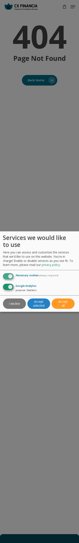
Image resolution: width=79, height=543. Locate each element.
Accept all (63, 304)
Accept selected (38, 304)
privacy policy (51, 265)
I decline (14, 304)
